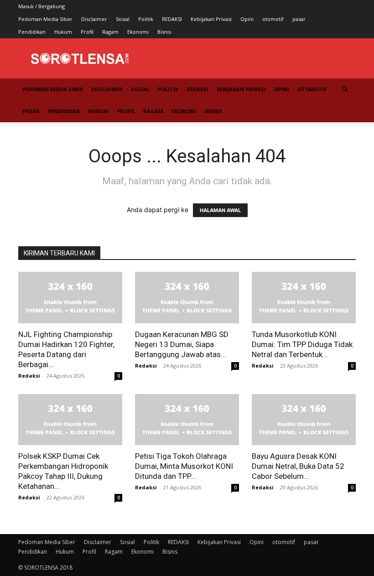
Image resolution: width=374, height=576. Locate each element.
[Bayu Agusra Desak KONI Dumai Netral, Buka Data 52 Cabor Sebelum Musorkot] (304, 420)
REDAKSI (172, 19)
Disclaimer (94, 19)
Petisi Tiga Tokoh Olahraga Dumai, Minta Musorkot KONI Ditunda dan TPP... (184, 466)
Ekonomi (138, 31)
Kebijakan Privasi (211, 19)
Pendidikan (32, 31)
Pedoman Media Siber (45, 19)
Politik (145, 19)
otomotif (273, 19)
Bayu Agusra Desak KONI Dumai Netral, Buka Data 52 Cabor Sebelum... (298, 466)
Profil (87, 31)
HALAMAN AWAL (220, 210)
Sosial (123, 19)
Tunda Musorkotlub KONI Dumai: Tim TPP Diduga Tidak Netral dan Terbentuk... (302, 344)
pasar (299, 19)
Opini (247, 19)
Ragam (110, 31)
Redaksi (29, 375)
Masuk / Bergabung (41, 6)
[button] (345, 89)
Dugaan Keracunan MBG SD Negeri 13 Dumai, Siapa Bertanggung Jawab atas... (182, 344)
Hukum (63, 31)
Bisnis (164, 31)
